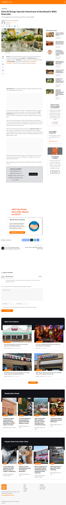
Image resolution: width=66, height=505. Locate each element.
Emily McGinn (58, 38)
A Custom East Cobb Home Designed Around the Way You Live (60, 80)
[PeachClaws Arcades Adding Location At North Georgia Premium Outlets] (50, 52)
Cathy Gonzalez (13, 22)
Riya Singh (57, 98)
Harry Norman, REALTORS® (58, 86)
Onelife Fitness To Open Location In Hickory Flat (60, 62)
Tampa (52, 463)
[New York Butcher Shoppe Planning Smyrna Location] (50, 43)
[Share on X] (9, 26)
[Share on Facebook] (6, 26)
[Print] (15, 26)
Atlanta (5, 415)
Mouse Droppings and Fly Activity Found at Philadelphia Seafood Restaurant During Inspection (41, 469)
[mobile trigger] (65, 2)
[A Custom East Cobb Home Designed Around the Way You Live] (50, 80)
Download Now (55, 171)
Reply (41, 276)
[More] (17, 26)
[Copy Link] (12, 26)
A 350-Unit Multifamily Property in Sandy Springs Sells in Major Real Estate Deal (60, 92)
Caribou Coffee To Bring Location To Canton (60, 34)
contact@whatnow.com (7, 495)
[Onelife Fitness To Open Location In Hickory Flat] (50, 63)
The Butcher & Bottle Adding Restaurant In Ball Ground (56, 420)
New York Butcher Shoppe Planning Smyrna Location (60, 42)
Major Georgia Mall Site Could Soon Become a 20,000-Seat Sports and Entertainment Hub (40, 421)
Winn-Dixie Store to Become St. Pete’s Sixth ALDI (55, 468)
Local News (7, 342)
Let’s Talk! (55, 122)
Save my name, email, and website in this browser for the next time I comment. (19, 307)
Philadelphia (38, 463)
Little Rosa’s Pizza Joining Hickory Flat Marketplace (60, 71)
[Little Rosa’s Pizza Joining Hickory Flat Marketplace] (50, 72)
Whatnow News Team (8, 348)
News (5, 463)
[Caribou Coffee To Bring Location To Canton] (50, 34)
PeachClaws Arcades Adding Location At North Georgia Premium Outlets (60, 53)
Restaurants (4, 8)
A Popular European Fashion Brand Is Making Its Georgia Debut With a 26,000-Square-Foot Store (9, 421)
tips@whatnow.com (53, 141)
